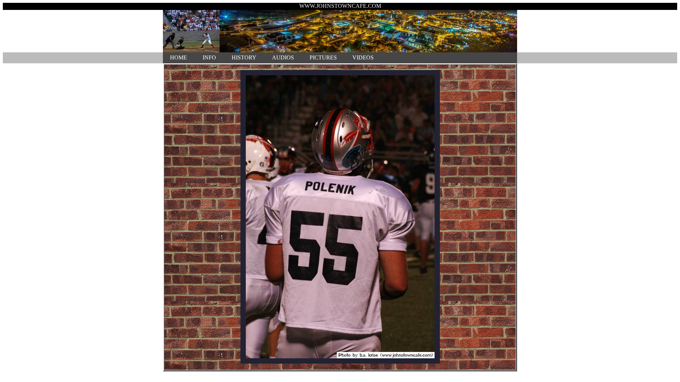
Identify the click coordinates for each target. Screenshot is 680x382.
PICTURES (323, 57)
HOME (178, 57)
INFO (209, 57)
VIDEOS (363, 57)
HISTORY (244, 57)
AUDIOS (283, 57)
